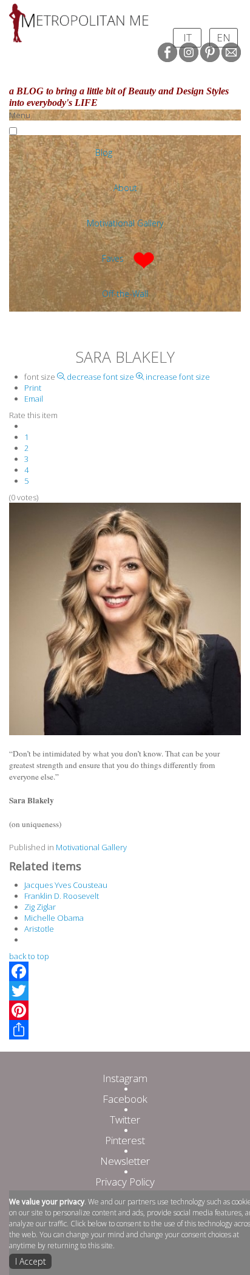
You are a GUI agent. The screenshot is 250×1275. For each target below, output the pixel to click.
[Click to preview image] (125, 618)
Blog (103, 152)
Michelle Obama (54, 917)
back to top (29, 956)
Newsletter (125, 1161)
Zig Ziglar (40, 906)
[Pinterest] (125, 1010)
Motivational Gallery (125, 223)
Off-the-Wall (125, 293)
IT (187, 37)
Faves (113, 258)
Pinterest (125, 1140)
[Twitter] (125, 991)
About (125, 188)
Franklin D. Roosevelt (61, 895)
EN (224, 37)
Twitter (125, 1120)
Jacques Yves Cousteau (65, 884)
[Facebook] (125, 971)
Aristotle (39, 928)
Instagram (125, 1078)
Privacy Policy (125, 1182)
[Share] (125, 1029)
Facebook (125, 1099)
